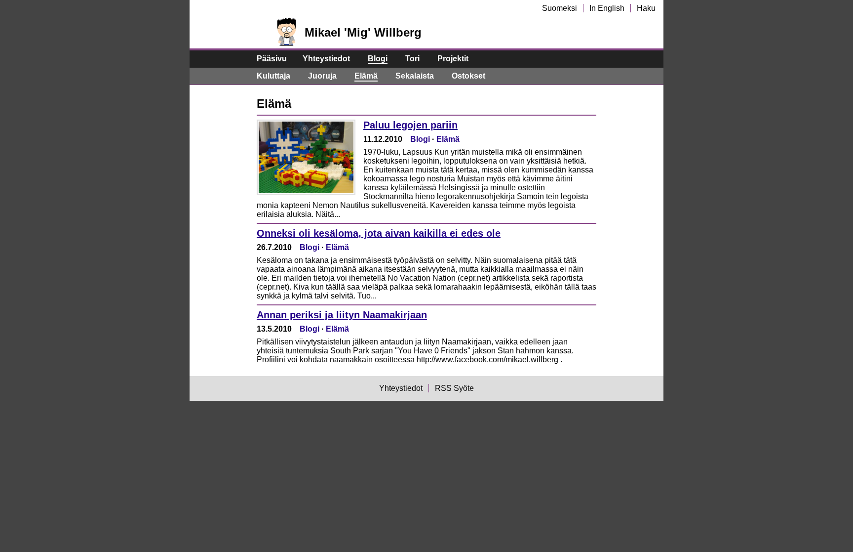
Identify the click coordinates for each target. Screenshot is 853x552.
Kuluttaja (273, 76)
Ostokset (468, 76)
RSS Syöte (454, 388)
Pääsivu (272, 58)
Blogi (378, 58)
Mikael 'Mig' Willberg (363, 32)
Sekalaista (414, 76)
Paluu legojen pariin (410, 125)
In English (606, 8)
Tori (412, 58)
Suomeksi (559, 8)
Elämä (366, 76)
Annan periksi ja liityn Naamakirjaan (342, 314)
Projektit (452, 58)
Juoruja (322, 76)
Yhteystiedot (326, 58)
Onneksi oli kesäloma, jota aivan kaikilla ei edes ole (379, 233)
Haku (646, 8)
